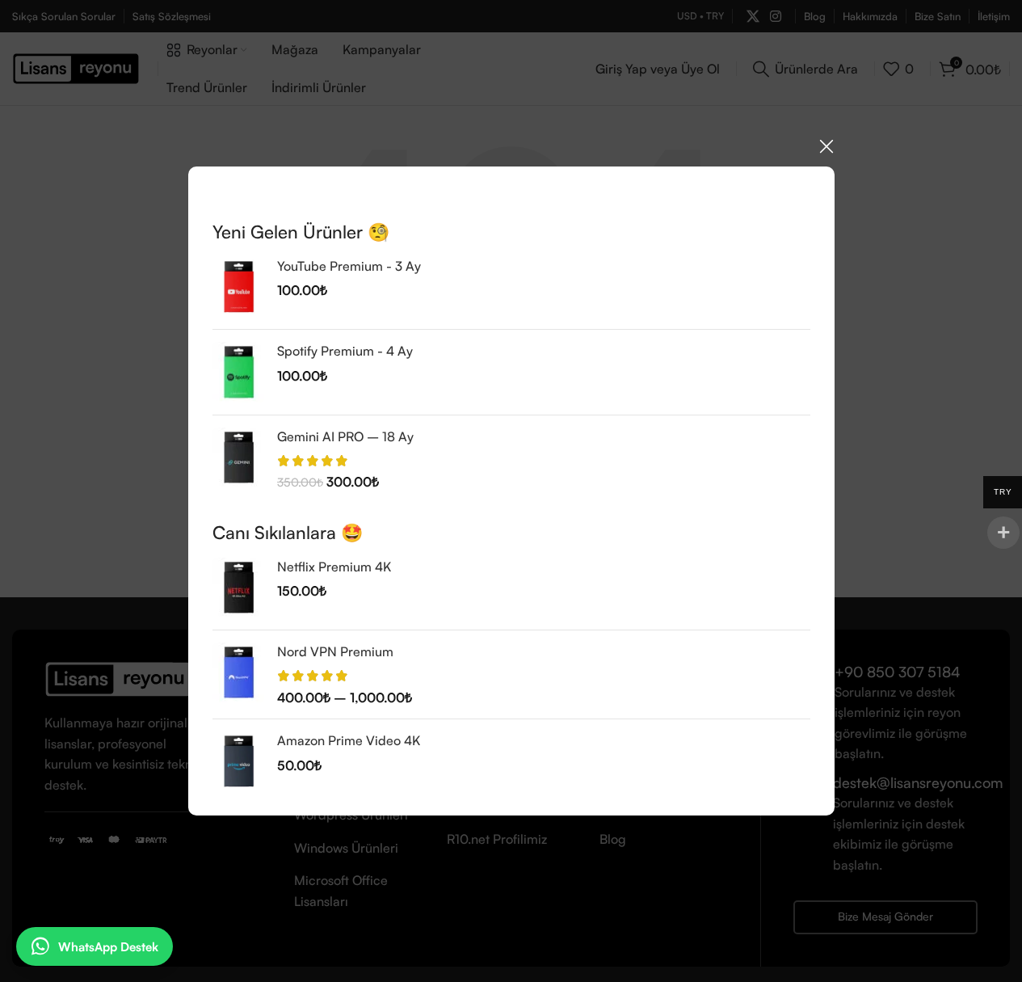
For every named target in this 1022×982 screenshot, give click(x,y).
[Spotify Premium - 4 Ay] (238, 372)
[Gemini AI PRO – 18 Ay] (238, 459)
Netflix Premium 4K (334, 566)
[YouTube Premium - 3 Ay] (238, 287)
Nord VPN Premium (335, 651)
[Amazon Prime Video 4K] (238, 761)
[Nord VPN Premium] (238, 674)
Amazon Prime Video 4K (348, 740)
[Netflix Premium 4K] (238, 587)
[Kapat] (826, 146)
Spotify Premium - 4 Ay (345, 351)
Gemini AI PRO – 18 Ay (345, 436)
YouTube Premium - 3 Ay (349, 266)
